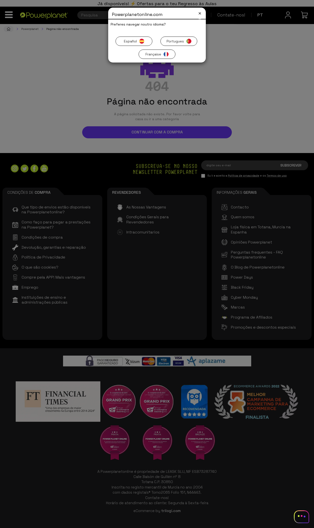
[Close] (200, 13)
